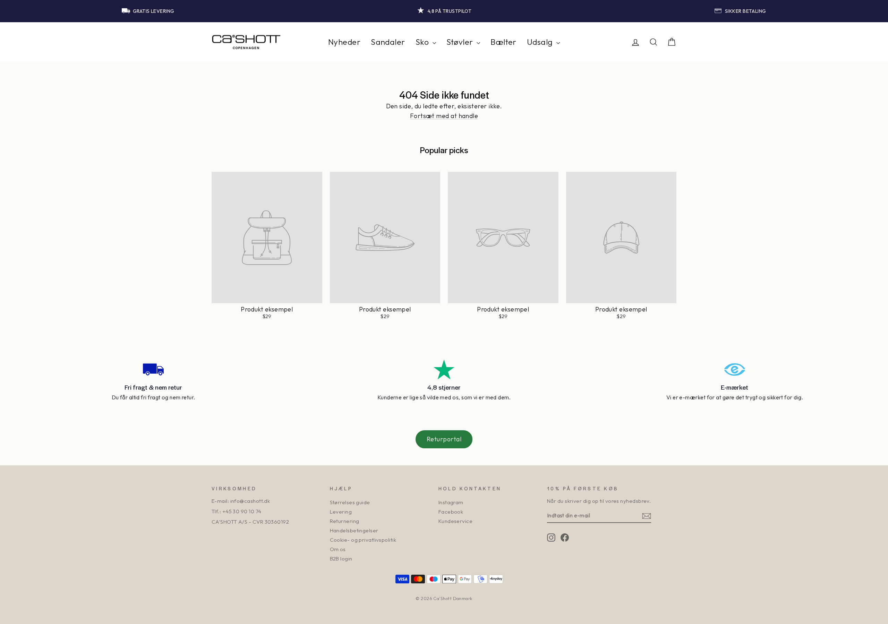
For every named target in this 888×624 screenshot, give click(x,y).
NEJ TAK (512, 355)
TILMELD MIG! (512, 335)
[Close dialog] (571, 243)
